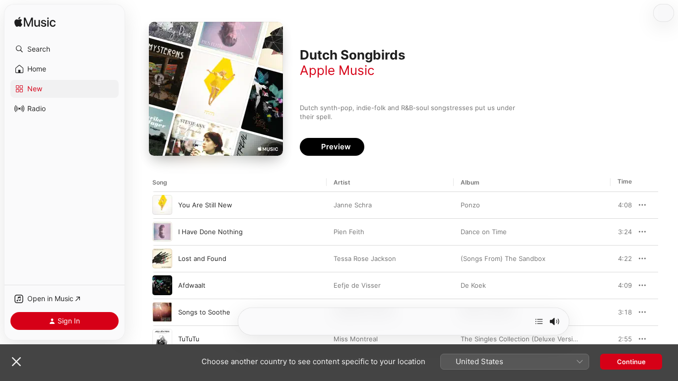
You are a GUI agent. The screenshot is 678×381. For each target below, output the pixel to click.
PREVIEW (621, 205)
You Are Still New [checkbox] (205, 205)
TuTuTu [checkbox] (189, 339)
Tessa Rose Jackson (365, 258)
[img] (35, 22)
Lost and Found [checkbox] (202, 258)
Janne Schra (353, 205)
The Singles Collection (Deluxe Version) (522, 339)
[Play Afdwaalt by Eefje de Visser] (162, 285)
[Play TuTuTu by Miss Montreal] (162, 339)
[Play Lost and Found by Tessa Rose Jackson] (162, 258)
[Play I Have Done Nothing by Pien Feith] (162, 232)
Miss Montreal (356, 339)
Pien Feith (349, 232)
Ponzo (470, 205)
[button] (64, 49)
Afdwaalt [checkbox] (191, 285)
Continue (631, 362)
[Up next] (539, 321)
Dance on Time (484, 232)
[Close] (16, 361)
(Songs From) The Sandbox (503, 258)
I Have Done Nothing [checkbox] (210, 232)
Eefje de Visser (357, 285)
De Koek (473, 285)
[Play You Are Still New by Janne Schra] (162, 205)
